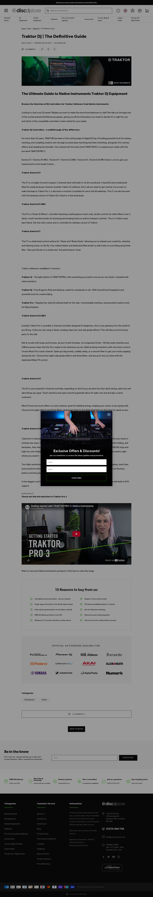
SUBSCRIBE (76, 478)
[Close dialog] (109, 414)
